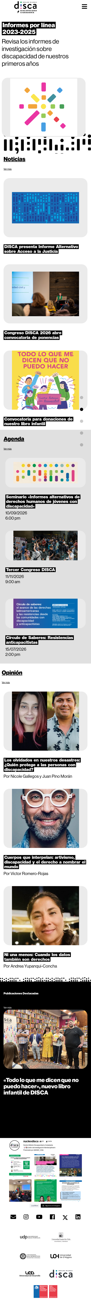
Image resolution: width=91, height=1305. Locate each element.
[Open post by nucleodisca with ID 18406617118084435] (45, 1165)
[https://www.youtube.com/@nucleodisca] (39, 1217)
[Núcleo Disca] (61, 1273)
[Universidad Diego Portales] (29, 1236)
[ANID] (45, 1291)
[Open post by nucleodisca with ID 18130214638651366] (20, 1190)
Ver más (8, 168)
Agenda (14, 438)
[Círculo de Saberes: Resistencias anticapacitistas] (45, 613)
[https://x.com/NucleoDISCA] (65, 1217)
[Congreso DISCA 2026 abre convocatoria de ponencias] (45, 293)
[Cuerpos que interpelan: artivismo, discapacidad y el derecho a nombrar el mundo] (45, 818)
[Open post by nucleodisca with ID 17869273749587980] (45, 1190)
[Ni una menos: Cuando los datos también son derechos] (45, 915)
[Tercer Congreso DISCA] (45, 545)
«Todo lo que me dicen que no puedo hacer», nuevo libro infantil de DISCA (41, 1086)
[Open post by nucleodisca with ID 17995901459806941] (70, 1190)
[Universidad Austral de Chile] (61, 1236)
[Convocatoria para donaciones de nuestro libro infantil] (45, 380)
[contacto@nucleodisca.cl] (13, 1217)
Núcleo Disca (25, 7)
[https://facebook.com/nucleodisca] (52, 1217)
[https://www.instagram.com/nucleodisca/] (26, 1217)
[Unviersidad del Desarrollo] (29, 1273)
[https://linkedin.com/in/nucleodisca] (77, 1217)
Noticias (14, 159)
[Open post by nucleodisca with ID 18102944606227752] (20, 1165)
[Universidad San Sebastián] (29, 1256)
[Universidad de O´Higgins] (61, 1256)
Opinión (12, 672)
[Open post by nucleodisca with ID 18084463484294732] (70, 1165)
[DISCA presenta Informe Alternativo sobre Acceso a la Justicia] (45, 207)
